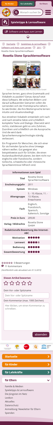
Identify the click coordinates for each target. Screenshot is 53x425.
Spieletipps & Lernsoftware (33, 44)
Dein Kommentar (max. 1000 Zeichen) (24, 300)
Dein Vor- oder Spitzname (17, 290)
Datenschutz (11, 405)
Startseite (10, 44)
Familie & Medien (14, 386)
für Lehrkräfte (26, 4)
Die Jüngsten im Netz (16, 393)
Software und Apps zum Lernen (16, 47)
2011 (39, 47)
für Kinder (9, 4)
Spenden (9, 412)
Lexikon (9, 397)
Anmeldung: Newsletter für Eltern (23, 409)
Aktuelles (10, 401)
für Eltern (44, 4)
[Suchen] (16, 12)
